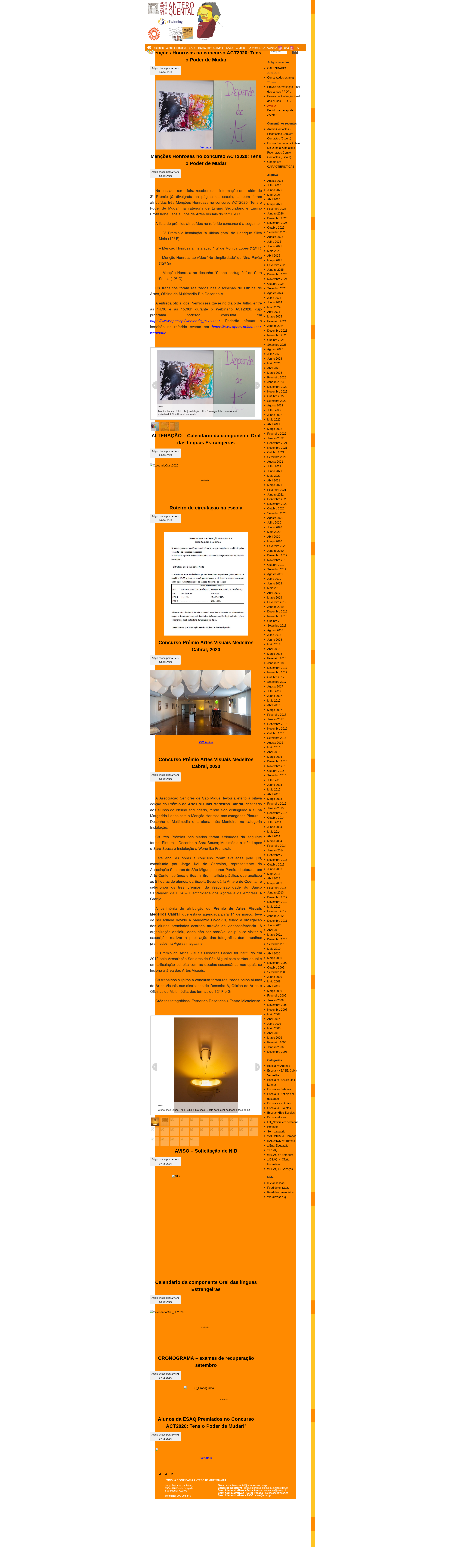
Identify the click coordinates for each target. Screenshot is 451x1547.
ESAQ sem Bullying (210, 47)
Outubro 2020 (275, 508)
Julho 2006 (274, 1023)
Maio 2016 (273, 747)
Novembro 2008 (277, 1004)
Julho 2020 (274, 522)
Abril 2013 (273, 878)
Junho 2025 (274, 246)
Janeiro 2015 (275, 808)
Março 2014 (274, 841)
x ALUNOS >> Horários (281, 1136)
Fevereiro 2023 (276, 377)
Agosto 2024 (275, 293)
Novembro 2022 (277, 391)
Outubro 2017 (275, 677)
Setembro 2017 (276, 681)
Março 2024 (274, 316)
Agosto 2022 (275, 405)
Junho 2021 (274, 471)
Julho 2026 (274, 185)
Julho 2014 (274, 822)
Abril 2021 (273, 480)
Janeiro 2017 (275, 719)
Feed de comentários (280, 1192)
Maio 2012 (273, 906)
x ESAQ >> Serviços (280, 1169)
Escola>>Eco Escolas (281, 1112)
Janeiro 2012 (275, 915)
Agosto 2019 (275, 574)
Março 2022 (274, 428)
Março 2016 (274, 756)
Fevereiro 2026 (276, 208)
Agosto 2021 (275, 461)
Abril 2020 (273, 536)
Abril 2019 (273, 592)
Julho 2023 (274, 354)
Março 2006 (274, 1037)
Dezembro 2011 (277, 920)
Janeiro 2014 (275, 850)
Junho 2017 (274, 695)
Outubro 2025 (275, 227)
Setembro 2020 (276, 513)
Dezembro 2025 (277, 218)
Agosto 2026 (275, 180)
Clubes (240, 47)
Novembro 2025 (277, 222)
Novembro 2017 (277, 672)
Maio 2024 (273, 307)
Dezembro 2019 (277, 555)
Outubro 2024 (275, 283)
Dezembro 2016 (277, 724)
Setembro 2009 (276, 972)
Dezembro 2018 (277, 611)
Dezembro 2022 (277, 386)
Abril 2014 (273, 836)
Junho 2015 (274, 784)
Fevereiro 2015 (276, 803)
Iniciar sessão (276, 1183)
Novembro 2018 (277, 616)
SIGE (192, 47)
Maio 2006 (273, 1028)
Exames (158, 47)
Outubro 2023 (275, 339)
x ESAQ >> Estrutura (280, 1154)
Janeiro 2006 (275, 1047)
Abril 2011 (273, 930)
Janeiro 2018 (275, 663)
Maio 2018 (273, 644)
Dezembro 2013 (277, 855)
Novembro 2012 (277, 901)
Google (271, 161)
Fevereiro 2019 (276, 602)
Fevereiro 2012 (276, 911)
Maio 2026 (273, 194)
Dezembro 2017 (277, 667)
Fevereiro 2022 (276, 433)
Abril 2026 (273, 199)
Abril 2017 (273, 705)
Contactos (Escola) (279, 138)
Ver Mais (204, 480)
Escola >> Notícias (279, 1103)
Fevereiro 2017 (276, 714)
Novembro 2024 (277, 279)
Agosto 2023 (275, 349)
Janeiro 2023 (275, 382)
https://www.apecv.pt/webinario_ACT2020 (185, 321)
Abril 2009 (273, 986)
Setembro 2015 (276, 775)
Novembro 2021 (277, 447)
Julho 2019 (274, 578)
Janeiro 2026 (275, 213)
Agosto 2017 (275, 686)
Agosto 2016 (275, 742)
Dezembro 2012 (277, 897)
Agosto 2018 (275, 630)
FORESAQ (256, 47)
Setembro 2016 (276, 737)
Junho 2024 (274, 302)
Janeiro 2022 (275, 438)
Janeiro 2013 (275, 892)
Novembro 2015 (277, 766)
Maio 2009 (273, 981)
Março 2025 (274, 260)
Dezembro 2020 (277, 499)
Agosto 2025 (275, 236)
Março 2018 (274, 653)
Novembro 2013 (277, 859)
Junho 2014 (274, 827)
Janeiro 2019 (275, 606)
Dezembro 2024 (277, 274)
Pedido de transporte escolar (280, 110)
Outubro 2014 (275, 817)
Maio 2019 (273, 588)
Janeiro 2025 (275, 269)
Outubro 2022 (275, 396)
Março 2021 (274, 485)
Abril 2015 (273, 794)
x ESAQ (272, 1150)
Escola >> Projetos (279, 1108)
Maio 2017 (273, 700)
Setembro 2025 (276, 232)
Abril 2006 (273, 1033)
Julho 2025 (274, 241)
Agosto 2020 (275, 517)
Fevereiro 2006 (276, 1042)
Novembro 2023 (277, 335)
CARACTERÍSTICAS (280, 166)
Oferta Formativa (176, 47)
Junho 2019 (274, 583)
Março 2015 (274, 798)
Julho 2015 (274, 780)
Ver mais (206, 741)
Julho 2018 (274, 634)
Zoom (160, 406)
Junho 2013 (274, 869)
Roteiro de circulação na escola (205, 508)
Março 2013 (274, 883)
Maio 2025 (273, 251)
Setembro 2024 (276, 288)
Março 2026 (274, 204)
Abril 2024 (273, 311)
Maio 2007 (273, 1014)
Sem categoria (276, 1131)
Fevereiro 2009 (276, 995)
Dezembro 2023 (277, 330)
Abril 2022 (273, 424)
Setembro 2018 (276, 625)
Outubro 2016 (275, 733)
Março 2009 (274, 990)
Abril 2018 (273, 649)
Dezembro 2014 (277, 812)
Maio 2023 (273, 363)
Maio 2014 (273, 831)
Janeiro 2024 (275, 325)
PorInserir (273, 1126)
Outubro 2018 (275, 621)
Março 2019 (274, 597)
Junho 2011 (274, 925)
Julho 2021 (274, 466)
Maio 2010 (273, 948)
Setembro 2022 (276, 400)
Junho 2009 (274, 976)
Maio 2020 (273, 531)
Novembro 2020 (277, 503)
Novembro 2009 (277, 962)
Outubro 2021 (275, 452)
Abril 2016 (273, 752)
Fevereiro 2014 (276, 845)
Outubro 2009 (275, 967)
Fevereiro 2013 (276, 887)
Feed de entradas (278, 1187)
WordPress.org (276, 1197)
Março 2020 (274, 541)
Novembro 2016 (277, 728)
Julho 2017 (274, 691)
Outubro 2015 (275, 770)
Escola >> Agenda (278, 1065)
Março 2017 (274, 709)
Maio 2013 (273, 873)
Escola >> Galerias (279, 1089)
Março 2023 (274, 372)
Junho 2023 (274, 358)
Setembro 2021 (276, 457)
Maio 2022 (273, 419)
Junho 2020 (274, 527)
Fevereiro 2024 (276, 321)
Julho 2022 (274, 410)
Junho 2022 (274, 414)
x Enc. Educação (277, 1145)
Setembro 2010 (276, 944)
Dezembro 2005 (277, 1051)
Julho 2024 (274, 297)
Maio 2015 (273, 789)
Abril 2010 (273, 953)
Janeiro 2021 (275, 494)
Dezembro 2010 (277, 939)
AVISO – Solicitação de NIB (206, 1151)
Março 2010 (274, 958)
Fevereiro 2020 (276, 545)
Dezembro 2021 (277, 442)
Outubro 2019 (275, 564)
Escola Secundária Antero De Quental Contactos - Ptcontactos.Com (283, 148)
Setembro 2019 (276, 569)
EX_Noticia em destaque (282, 1122)
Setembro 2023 (276, 344)
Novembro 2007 (277, 1009)
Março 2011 (274, 934)
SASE (230, 47)
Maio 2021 (273, 475)
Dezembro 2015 (277, 761)
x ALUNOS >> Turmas (281, 1140)
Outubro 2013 (275, 864)
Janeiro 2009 (275, 1000)
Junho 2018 (274, 639)
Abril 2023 (273, 368)
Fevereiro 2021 (276, 489)
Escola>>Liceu (276, 1117)
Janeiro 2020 (275, 550)
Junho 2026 (274, 190)
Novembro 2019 (277, 560)
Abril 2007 (273, 1018)
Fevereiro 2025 (276, 265)
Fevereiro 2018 (276, 658)
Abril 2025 (273, 255)
